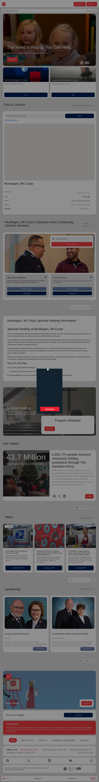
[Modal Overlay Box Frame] (49, 391)
